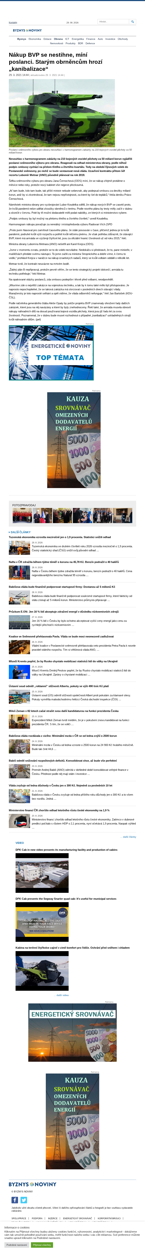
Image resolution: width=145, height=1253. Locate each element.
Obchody (123, 39)
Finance (90, 39)
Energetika (78, 39)
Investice (110, 39)
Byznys (21, 39)
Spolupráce (18, 1218)
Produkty (71, 43)
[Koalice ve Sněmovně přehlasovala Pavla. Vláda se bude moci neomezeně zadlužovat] (19, 647)
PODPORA (37, 1218)
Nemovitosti (56, 43)
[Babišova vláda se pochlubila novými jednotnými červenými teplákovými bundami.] (22, 515)
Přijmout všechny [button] (42, 1245)
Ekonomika (35, 39)
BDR (80, 43)
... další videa (61, 995)
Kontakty (13, 22)
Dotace (47, 39)
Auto (100, 39)
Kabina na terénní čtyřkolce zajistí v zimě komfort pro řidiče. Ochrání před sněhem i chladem (73, 947)
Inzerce (52, 1218)
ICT (67, 39)
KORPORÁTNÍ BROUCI (109, 1218)
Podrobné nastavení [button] (17, 1245)
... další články (128, 836)
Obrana (58, 39)
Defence (90, 43)
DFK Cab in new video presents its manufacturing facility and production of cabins (66, 849)
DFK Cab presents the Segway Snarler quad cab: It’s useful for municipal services (66, 898)
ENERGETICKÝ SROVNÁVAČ (77, 1218)
